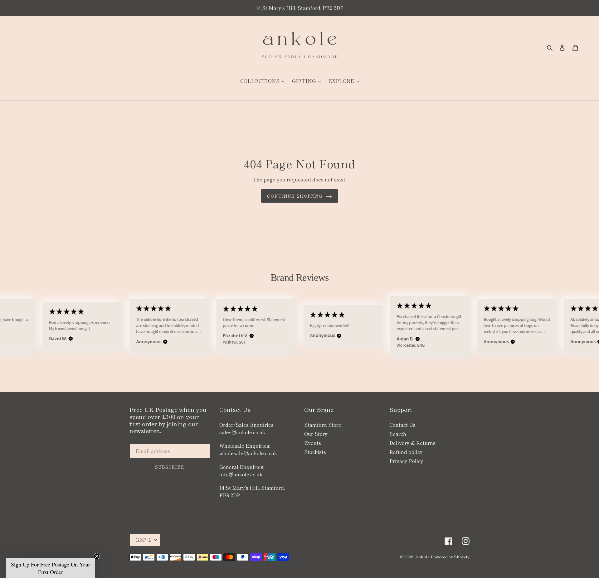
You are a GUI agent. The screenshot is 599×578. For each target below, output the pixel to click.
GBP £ (143, 539)
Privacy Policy (406, 461)
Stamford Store (322, 424)
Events (312, 442)
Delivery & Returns (412, 442)
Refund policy (406, 451)
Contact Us (402, 424)
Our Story (316, 433)
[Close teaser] (97, 556)
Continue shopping (294, 196)
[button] (70, 338)
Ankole (422, 557)
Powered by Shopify (450, 557)
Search (397, 433)
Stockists (315, 451)
